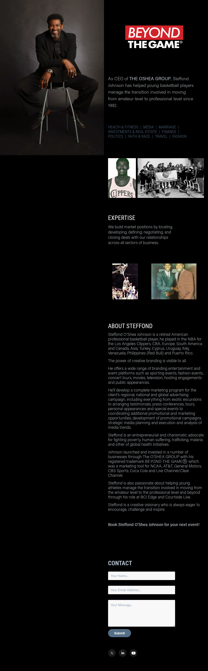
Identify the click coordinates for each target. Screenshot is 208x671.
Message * (115, 598)
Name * (113, 570)
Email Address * (119, 584)
